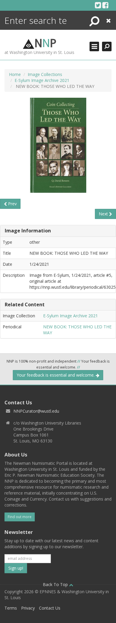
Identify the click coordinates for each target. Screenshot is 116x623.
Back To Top (56, 584)
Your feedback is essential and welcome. (56, 375)
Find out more (20, 516)
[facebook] (105, 5)
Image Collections (45, 74)
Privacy (28, 608)
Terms (10, 608)
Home (15, 74)
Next (104, 214)
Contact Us (49, 608)
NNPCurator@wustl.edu (36, 411)
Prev (12, 203)
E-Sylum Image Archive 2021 (42, 80)
